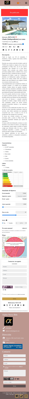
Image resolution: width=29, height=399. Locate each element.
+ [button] (4, 238)
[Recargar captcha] (3, 289)
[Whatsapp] (20, 50)
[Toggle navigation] (26, 3)
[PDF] (6, 50)
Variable (11, 223)
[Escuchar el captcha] (5, 289)
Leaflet (14, 257)
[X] (12, 50)
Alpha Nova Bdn (9, 392)
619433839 (14, 263)
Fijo (4, 223)
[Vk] (17, 50)
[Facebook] (9, 50)
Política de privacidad (17, 392)
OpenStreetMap (19, 257)
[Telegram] (22, 50)
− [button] (4, 240)
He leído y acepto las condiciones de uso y (14, 294)
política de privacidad (21, 294)
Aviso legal (11, 394)
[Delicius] (14, 50)
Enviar (14, 298)
